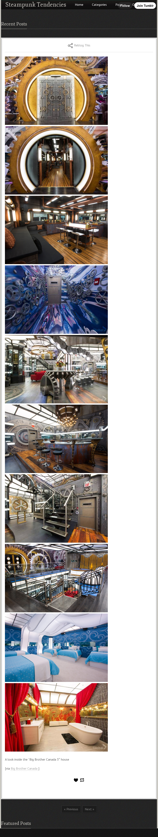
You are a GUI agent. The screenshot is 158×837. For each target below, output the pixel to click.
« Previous (71, 809)
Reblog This (82, 45)
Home (79, 4)
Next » (89, 809)
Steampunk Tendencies (35, 4)
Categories (99, 4)
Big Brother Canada (24, 768)
